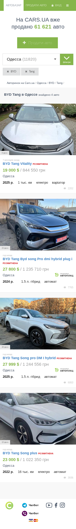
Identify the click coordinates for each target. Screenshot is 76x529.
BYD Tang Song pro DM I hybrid (30, 358)
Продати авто (36, 5)
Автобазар (13, 5)
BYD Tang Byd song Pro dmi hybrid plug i (37, 259)
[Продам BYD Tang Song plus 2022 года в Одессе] (38, 419)
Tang (31, 71)
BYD (13, 71)
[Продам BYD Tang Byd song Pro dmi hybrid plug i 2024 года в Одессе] (38, 224)
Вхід (58, 5)
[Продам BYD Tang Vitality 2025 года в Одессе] (38, 129)
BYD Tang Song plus (20, 453)
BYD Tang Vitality (18, 164)
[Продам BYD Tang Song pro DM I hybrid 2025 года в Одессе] (38, 323)
